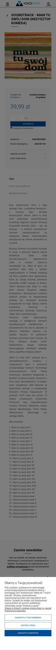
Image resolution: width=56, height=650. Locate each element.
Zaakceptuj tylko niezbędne (28, 618)
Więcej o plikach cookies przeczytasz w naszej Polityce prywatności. (28, 609)
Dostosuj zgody (28, 625)
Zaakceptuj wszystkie (28, 633)
